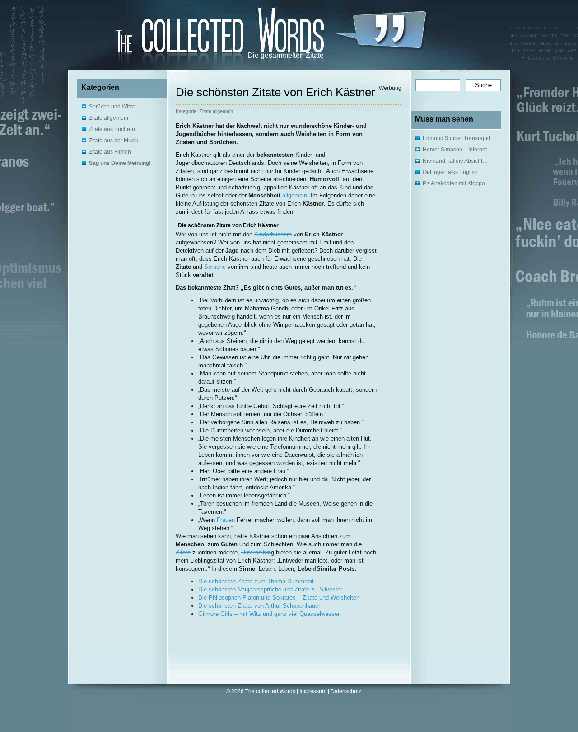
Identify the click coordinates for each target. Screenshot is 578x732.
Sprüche (215, 266)
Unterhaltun (256, 552)
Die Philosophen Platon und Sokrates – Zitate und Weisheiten (278, 597)
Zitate (183, 552)
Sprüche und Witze (112, 106)
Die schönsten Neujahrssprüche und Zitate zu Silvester (270, 589)
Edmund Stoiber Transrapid (456, 138)
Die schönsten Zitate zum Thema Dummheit (256, 581)
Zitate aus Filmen (110, 152)
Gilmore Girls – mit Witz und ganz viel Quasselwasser (269, 613)
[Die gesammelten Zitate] (190, 32)
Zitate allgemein (108, 118)
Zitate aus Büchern (112, 129)
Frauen (226, 519)
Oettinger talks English (450, 172)
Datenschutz (346, 691)
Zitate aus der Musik (113, 140)
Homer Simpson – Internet (455, 149)
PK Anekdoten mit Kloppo (454, 183)
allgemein (294, 195)
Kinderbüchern (273, 234)
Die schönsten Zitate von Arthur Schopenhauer (259, 605)
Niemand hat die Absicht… (455, 161)
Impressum (312, 691)
